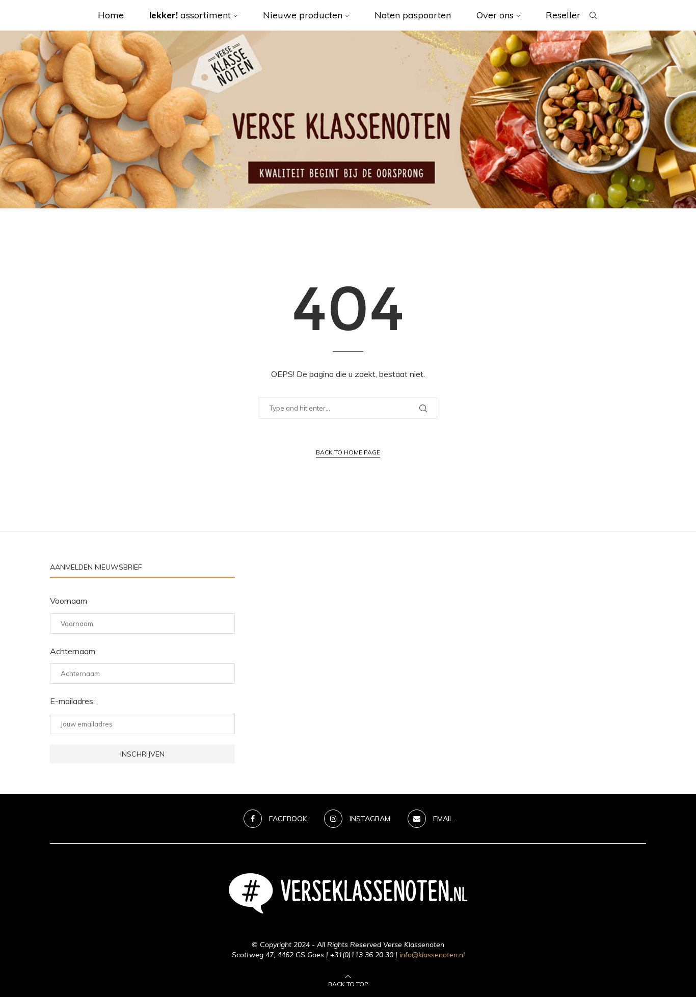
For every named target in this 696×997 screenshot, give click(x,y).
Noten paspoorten (412, 15)
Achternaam (72, 651)
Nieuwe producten (302, 15)
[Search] (593, 15)
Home (111, 15)
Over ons (495, 15)
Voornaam (68, 601)
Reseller (563, 15)
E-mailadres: (72, 701)
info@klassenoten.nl (432, 954)
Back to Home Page (348, 452)
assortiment (190, 15)
